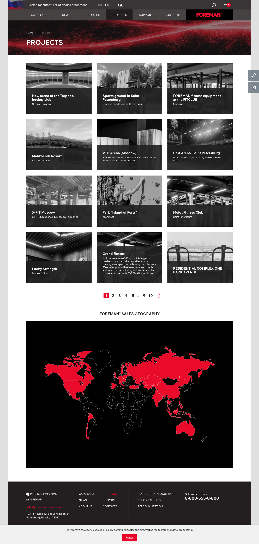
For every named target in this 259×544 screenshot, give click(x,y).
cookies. (104, 530)
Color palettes (149, 500)
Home (29, 32)
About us (93, 15)
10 (150, 295)
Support (146, 15)
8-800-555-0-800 (202, 498)
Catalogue (39, 15)
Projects (119, 15)
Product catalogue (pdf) (156, 494)
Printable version (43, 494)
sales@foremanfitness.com (44, 507)
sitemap (36, 499)
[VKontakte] (120, 4)
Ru (100, 5)
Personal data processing (176, 530)
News (66, 15)
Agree (129, 537)
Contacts (172, 15)
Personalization (150, 506)
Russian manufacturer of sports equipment (56, 5)
